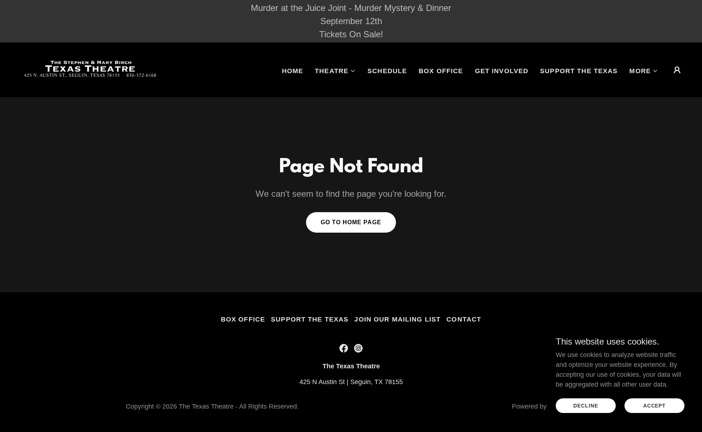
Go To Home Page (351, 222)
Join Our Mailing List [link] (397, 319)
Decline (585, 406)
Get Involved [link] (502, 71)
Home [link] (292, 71)
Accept (654, 406)
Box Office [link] (441, 71)
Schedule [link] (387, 71)
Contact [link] (463, 319)
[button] (335, 71)
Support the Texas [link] (579, 71)
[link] (92, 69)
